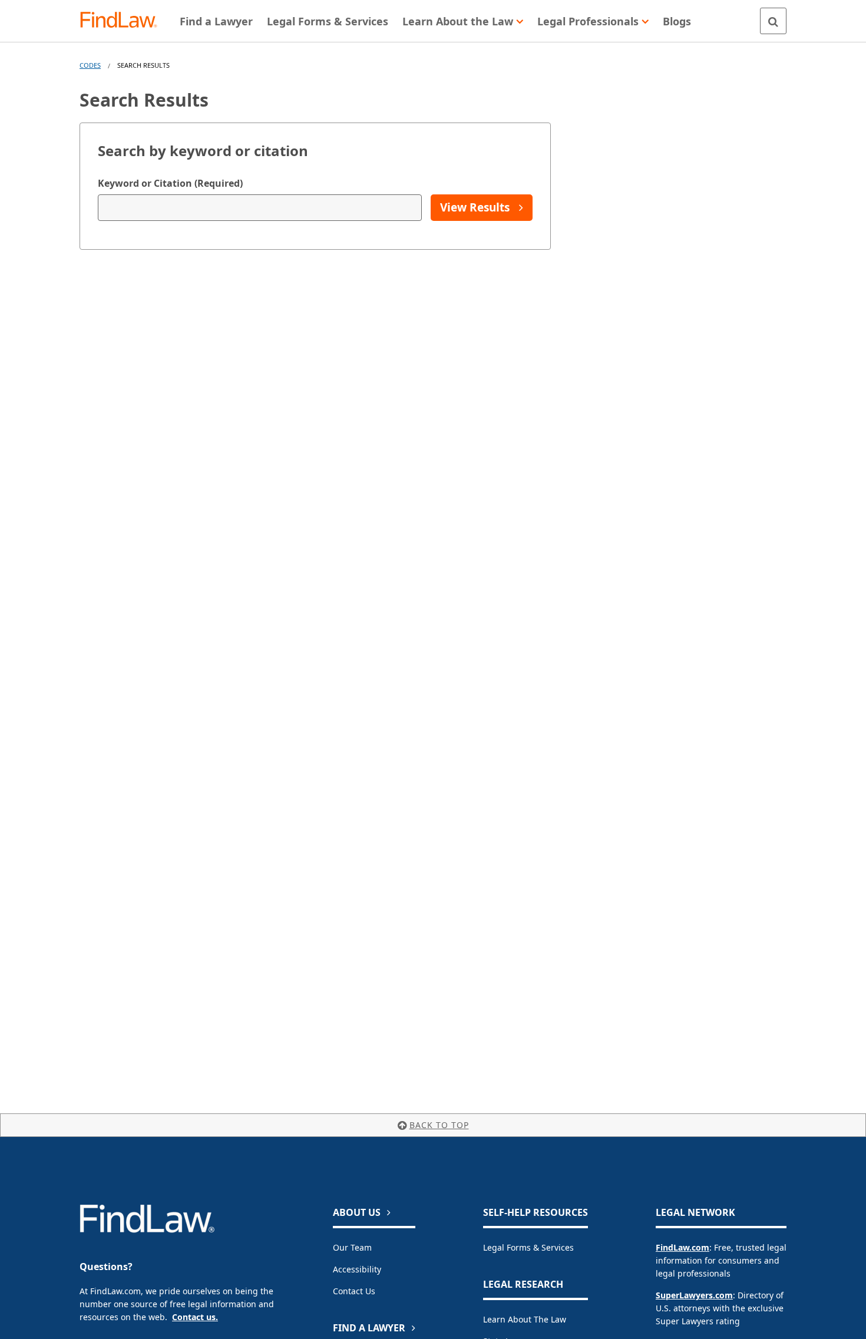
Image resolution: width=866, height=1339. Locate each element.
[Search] (773, 21)
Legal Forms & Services (528, 1247)
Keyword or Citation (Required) (170, 183)
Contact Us (354, 1291)
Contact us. (195, 1317)
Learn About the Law (524, 1319)
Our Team (352, 1247)
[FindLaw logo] (123, 21)
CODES (90, 65)
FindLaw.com (682, 1247)
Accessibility (357, 1269)
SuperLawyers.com (694, 1295)
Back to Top (439, 1124)
